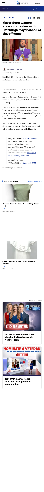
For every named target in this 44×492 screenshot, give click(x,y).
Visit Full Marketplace (35, 181)
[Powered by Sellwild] (39, 300)
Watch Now (38, 3)
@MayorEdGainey (30, 138)
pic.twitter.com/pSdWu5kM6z (18, 155)
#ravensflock (31, 152)
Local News (8, 18)
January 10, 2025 (29, 163)
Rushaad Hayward (15, 70)
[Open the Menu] (3, 3)
